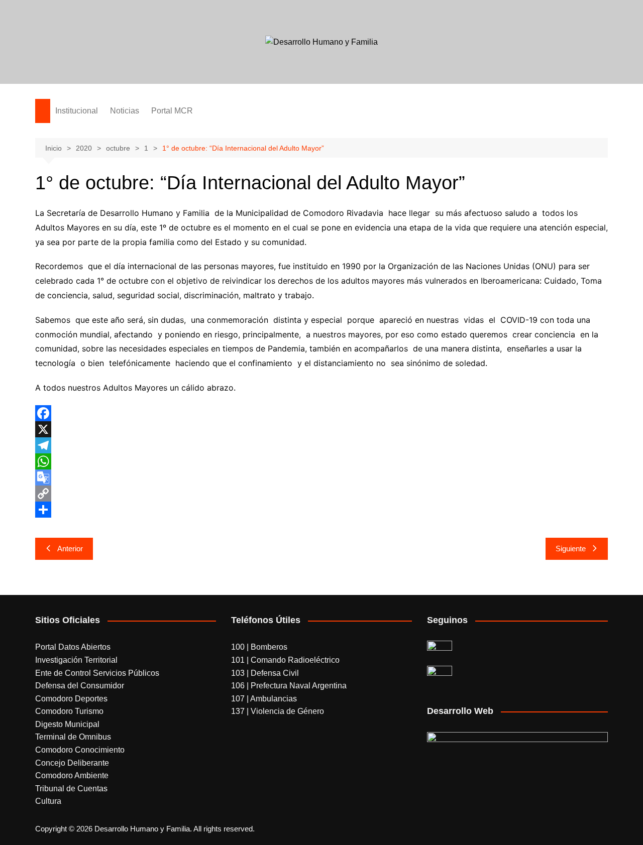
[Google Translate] (321, 477)
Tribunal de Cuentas (71, 788)
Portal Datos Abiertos (73, 647)
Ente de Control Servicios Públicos (97, 673)
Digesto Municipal (67, 724)
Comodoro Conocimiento (80, 750)
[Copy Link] (321, 494)
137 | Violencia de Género (277, 711)
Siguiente (571, 548)
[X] (321, 429)
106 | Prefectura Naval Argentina (289, 685)
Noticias (124, 110)
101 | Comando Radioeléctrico (285, 660)
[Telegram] (321, 445)
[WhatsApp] (321, 461)
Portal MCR (172, 110)
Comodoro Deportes (71, 698)
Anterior (70, 548)
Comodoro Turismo (69, 711)
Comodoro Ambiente (72, 775)
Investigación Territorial (76, 660)
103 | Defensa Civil (265, 673)
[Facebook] (321, 413)
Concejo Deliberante (72, 763)
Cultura (48, 801)
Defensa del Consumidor (79, 685)
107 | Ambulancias (264, 698)
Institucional (76, 110)
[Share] (321, 510)
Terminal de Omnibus (73, 737)
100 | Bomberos (259, 647)
